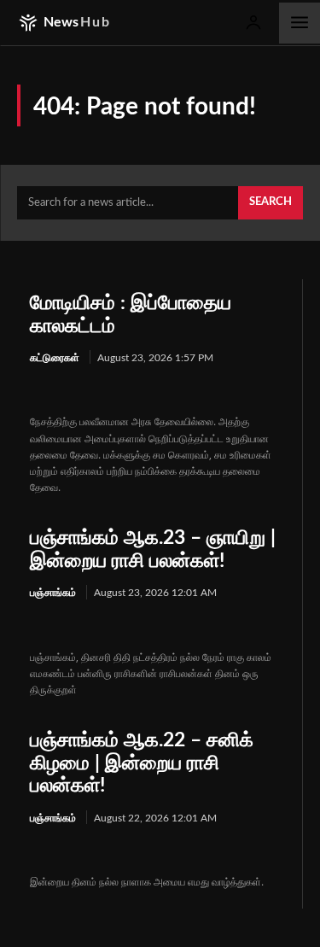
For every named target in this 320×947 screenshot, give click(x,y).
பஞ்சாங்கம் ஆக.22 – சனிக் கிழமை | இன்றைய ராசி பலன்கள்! (141, 762)
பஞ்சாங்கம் (53, 592)
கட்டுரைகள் (54, 358)
